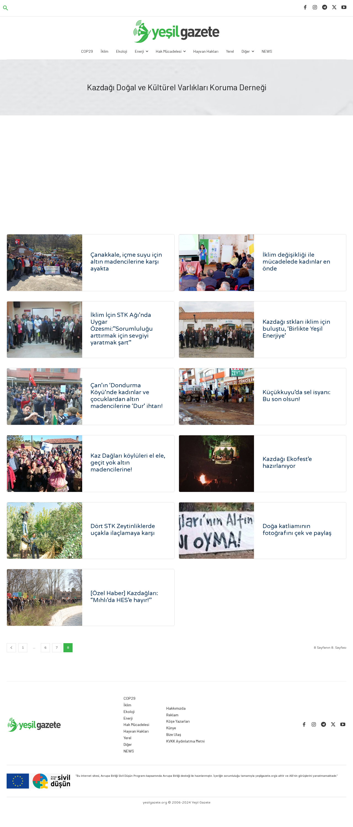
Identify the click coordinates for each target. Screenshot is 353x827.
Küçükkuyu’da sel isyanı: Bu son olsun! (296, 396)
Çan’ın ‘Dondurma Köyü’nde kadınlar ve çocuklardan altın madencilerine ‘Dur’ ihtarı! (126, 396)
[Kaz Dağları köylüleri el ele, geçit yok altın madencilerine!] (44, 463)
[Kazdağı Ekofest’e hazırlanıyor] (216, 463)
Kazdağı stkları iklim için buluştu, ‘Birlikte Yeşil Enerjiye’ (296, 329)
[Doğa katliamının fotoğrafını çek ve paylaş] (216, 530)
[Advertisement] (176, 176)
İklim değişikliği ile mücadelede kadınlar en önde (296, 261)
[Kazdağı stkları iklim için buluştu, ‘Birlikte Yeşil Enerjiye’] (216, 329)
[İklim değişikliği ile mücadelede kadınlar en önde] (216, 262)
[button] (5, 8)
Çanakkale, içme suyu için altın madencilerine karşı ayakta (126, 261)
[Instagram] (314, 7)
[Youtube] (344, 7)
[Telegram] (324, 7)
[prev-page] (11, 647)
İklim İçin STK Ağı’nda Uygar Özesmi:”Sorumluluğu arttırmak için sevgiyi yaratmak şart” (121, 329)
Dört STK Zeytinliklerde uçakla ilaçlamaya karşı (122, 530)
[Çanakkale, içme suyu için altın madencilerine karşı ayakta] (44, 262)
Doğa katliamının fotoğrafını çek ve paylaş (297, 530)
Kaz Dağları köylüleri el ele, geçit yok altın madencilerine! (127, 462)
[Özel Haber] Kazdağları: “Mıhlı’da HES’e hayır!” (124, 597)
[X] (334, 7)
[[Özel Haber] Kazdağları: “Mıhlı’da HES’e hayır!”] (44, 597)
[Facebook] (305, 7)
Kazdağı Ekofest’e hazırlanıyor (287, 463)
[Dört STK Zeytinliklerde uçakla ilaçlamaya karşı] (44, 530)
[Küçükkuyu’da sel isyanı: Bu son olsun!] (216, 396)
